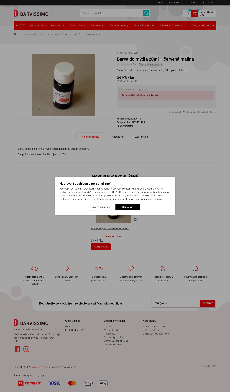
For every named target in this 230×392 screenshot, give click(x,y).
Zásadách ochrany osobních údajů (116, 199)
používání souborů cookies (149, 199)
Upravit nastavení (101, 207)
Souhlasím (127, 207)
